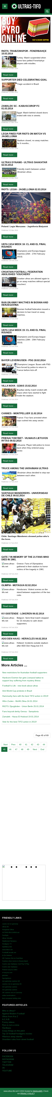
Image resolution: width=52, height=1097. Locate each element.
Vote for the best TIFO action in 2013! (19, 722)
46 (10, 749)
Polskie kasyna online (9, 969)
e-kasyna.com (7, 972)
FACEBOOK (7, 1056)
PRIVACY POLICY (27, 1094)
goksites (5, 975)
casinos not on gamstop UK (12, 984)
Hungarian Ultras (8, 929)
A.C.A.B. (6, 1019)
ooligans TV (7, 944)
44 (44, 744)
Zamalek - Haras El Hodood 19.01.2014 (20, 716)
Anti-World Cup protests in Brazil (17, 691)
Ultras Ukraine (7, 938)
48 (22, 749)
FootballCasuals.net (9, 952)
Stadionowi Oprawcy (9, 941)
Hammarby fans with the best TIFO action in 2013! (25, 696)
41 (26, 744)
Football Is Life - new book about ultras (20, 686)
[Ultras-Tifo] (26, 5)
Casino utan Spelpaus (9, 967)
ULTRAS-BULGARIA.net (10, 932)
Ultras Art (5, 927)
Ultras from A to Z (10, 1016)
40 (20, 744)
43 (38, 744)
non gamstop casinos (9, 987)
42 (32, 744)
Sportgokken (6, 978)
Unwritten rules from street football (18, 1039)
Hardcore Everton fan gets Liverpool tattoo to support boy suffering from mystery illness (22, 679)
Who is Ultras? (8, 1011)
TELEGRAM (7, 1065)
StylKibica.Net (7, 947)
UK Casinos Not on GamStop (12, 958)
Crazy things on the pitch (13, 1031)
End (42, 749)
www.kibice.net (7, 949)
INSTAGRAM (8, 1059)
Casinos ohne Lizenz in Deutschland (15, 961)
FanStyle (5, 935)
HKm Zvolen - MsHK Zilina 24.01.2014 (19, 701)
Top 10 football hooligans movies (17, 1033)
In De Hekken (7, 955)
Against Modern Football (13, 1013)
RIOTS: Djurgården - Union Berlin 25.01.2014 (23, 706)
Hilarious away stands (12, 1036)
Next (35, 749)
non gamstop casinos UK (11, 981)
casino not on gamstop (10, 924)
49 (28, 749)
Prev (13, 744)
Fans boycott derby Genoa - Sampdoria (20, 711)
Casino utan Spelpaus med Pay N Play (15, 964)
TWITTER (6, 1062)
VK (3, 1068)
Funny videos (8, 1022)
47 (16, 749)
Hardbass (6, 1028)
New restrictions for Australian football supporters (24, 672)
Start (5, 744)
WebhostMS (37, 1091)
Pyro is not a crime (10, 1025)
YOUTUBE (7, 1071)
